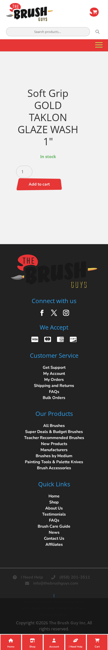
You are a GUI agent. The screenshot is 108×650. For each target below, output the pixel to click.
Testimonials (54, 514)
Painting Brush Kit (54, 614)
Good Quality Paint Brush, (66, 608)
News (54, 532)
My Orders (54, 379)
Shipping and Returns (54, 385)
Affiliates (54, 544)
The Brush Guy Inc (67, 623)
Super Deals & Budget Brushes (54, 432)
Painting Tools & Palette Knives (54, 462)
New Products (54, 444)
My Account (54, 373)
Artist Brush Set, (34, 608)
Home (54, 496)
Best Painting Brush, (69, 601)
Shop (54, 502)
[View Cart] (94, 12)
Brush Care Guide (54, 526)
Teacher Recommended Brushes (54, 438)
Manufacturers (54, 450)
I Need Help (32, 577)
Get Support (54, 367)
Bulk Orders (54, 398)
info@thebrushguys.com (55, 583)
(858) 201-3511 (74, 577)
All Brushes (54, 425)
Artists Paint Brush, (38, 601)
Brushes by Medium (54, 456)
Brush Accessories (54, 468)
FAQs (54, 391)
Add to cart (39, 184)
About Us (54, 508)
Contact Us (54, 538)
